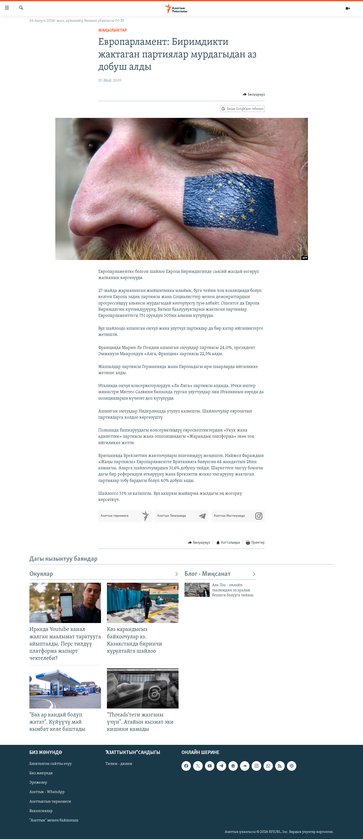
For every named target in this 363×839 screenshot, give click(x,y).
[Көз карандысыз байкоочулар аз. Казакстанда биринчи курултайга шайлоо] (143, 603)
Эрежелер (38, 783)
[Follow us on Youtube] (209, 766)
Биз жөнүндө (41, 773)
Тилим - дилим (118, 764)
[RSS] (279, 766)
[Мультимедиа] (347, 8)
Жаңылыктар (112, 30)
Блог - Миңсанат (207, 574)
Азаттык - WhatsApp (47, 792)
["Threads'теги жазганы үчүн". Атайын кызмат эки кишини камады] (143, 688)
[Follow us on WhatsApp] (268, 766)
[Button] (254, 94)
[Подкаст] (291, 766)
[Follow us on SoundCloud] (244, 766)
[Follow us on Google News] (233, 766)
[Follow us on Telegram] (221, 766)
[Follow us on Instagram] (256, 766)
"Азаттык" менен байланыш (53, 820)
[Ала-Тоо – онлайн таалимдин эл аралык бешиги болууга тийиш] (197, 590)
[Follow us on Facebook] (186, 766)
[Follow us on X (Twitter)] (197, 766)
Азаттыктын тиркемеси (50, 801)
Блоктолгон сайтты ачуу (50, 764)
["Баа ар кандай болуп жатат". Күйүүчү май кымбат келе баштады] (65, 688)
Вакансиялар (41, 811)
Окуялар (41, 574)
